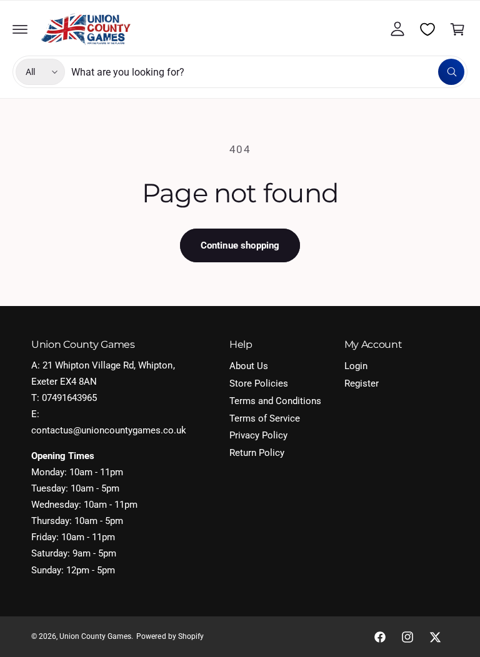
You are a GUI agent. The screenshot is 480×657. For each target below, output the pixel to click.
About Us (248, 366)
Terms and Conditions (275, 401)
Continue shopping (240, 245)
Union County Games (95, 636)
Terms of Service (264, 418)
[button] (20, 29)
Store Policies (258, 383)
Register (361, 383)
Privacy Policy (258, 435)
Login (356, 366)
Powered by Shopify (169, 636)
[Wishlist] (427, 29)
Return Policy (256, 453)
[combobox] (268, 72)
